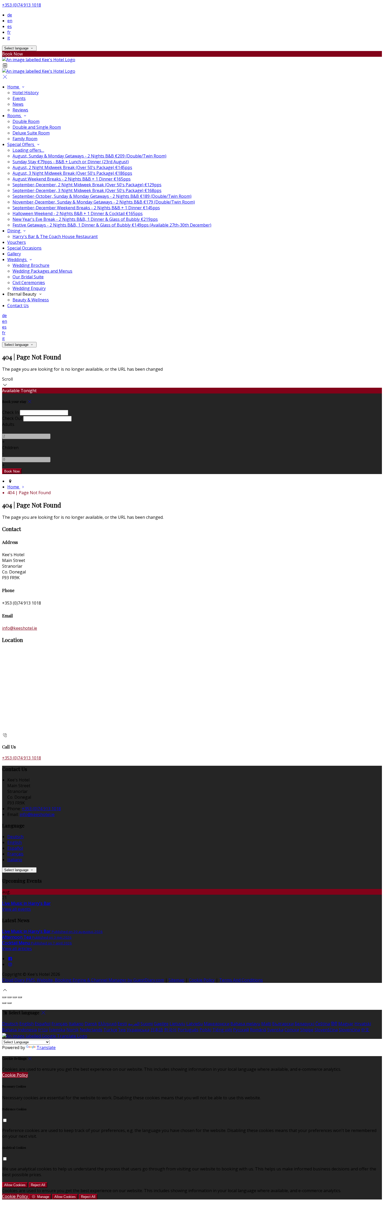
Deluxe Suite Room (31, 133)
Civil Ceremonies (29, 282)
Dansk (91, 1024)
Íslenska (57, 1030)
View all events (16, 909)
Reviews (20, 110)
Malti (266, 1024)
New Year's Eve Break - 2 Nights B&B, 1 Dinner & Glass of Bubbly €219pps (85, 219)
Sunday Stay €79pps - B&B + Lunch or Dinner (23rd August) (71, 162)
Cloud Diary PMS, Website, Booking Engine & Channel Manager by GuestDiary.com (83, 980)
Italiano (14, 860)
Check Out (12, 418)
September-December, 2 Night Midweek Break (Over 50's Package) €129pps (87, 185)
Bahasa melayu (245, 1024)
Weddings (17, 259)
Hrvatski (362, 1024)
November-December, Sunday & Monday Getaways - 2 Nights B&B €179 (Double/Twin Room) (104, 202)
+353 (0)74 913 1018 (21, 5)
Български (283, 1024)
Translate (46, 1047)
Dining (14, 231)
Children (10, 447)
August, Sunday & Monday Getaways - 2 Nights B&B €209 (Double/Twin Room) (89, 156)
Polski (205, 1030)
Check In (10, 412)
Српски (291, 1030)
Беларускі (304, 1024)
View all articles (17, 948)
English (14, 842)
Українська (138, 1030)
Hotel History (26, 92)
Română (258, 1030)
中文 (365, 1030)
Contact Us (18, 305)
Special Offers (21, 144)
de (9, 15)
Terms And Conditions (241, 980)
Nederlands (91, 1030)
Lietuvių (177, 1024)
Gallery (14, 254)
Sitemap (176, 980)
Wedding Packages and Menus (42, 271)
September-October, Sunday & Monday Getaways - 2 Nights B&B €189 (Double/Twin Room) (102, 196)
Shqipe (306, 1030)
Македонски (216, 1024)
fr (9, 32)
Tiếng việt (222, 1030)
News (18, 104)
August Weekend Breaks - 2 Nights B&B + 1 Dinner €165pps (72, 179)
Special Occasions (24, 248)
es (9, 26)
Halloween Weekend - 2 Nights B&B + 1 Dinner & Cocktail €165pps (78, 213)
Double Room (26, 121)
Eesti (122, 1024)
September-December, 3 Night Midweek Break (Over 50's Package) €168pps (87, 190)
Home (13, 87)
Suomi (147, 1024)
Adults (8, 424)
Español (15, 848)
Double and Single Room (37, 127)
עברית (43, 1030)
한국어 (170, 1030)
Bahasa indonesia (19, 1030)
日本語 (156, 1030)
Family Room (25, 139)
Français (15, 854)
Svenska (275, 1030)
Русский (241, 1030)
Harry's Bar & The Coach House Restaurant (55, 236)
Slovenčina (349, 1030)
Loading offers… (28, 150)
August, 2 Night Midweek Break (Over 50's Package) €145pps (72, 167)
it (8, 38)
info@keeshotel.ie (19, 628)
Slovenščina (326, 1030)
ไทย (122, 1030)
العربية (133, 1024)
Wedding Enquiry (29, 288)
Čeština (322, 1024)
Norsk (72, 1030)
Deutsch (15, 837)
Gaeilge (161, 1024)
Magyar (345, 1024)
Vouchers (16, 242)
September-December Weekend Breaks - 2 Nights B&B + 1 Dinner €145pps (86, 208)
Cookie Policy (202, 980)
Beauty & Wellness (31, 300)
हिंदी (334, 1024)
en (9, 21)
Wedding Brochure (31, 265)
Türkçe (110, 1030)
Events (19, 98)
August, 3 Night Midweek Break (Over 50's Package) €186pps (72, 173)
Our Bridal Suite (28, 277)
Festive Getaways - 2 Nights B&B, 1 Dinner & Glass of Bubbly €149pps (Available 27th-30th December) (112, 225)
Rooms (14, 116)
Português (188, 1030)
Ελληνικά (107, 1024)
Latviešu (194, 1024)
